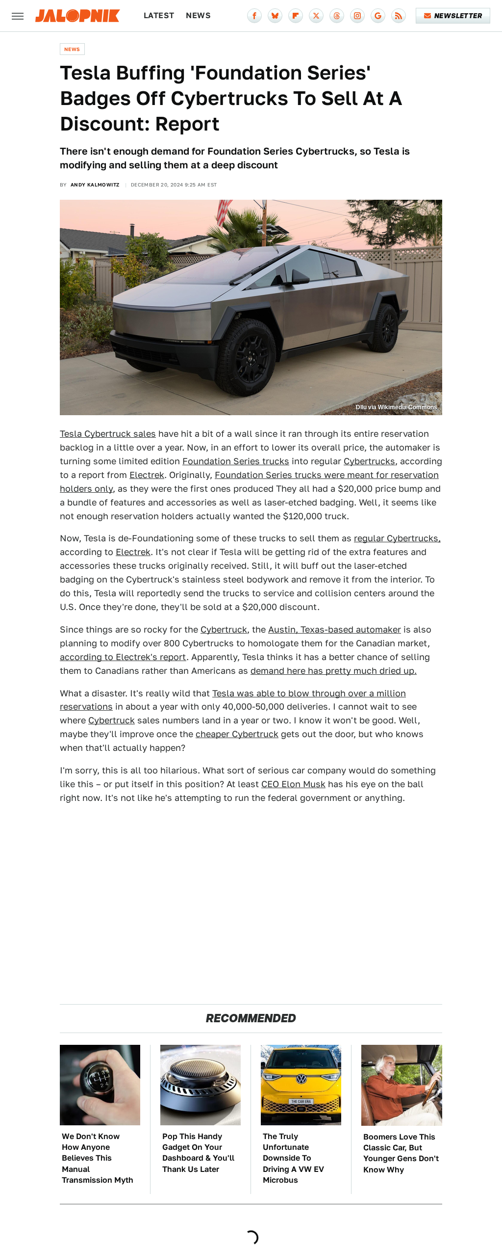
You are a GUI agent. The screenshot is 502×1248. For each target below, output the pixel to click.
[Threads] (336, 15)
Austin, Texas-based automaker (334, 629)
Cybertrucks (369, 461)
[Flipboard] (295, 15)
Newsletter (458, 16)
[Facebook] (254, 15)
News (198, 15)
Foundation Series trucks (235, 461)
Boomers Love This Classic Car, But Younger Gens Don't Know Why (401, 1153)
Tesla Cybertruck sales (108, 433)
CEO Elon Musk (293, 784)
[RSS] (398, 15)
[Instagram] (357, 15)
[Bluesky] (275, 15)
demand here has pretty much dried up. (334, 670)
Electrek (146, 475)
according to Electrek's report (123, 657)
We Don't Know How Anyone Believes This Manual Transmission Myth (97, 1158)
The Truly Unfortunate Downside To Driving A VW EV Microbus (293, 1158)
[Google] (378, 15)
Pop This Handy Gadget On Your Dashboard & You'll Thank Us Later (198, 1153)
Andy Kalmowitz (95, 184)
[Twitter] (316, 15)
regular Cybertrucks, (397, 538)
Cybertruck (224, 629)
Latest (159, 15)
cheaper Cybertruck (237, 734)
